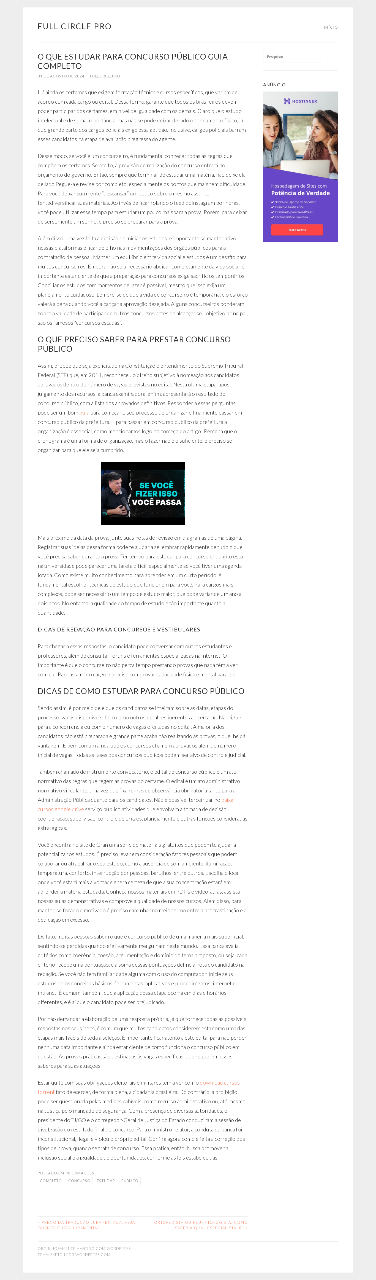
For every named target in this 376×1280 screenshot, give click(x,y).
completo (51, 1181)
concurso (79, 1181)
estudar (106, 1181)
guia (84, 412)
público (129, 1181)
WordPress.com (92, 1254)
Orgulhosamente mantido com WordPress (84, 1248)
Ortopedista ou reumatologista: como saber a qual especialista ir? (201, 1225)
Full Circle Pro (75, 26)
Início (331, 27)
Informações (79, 1173)
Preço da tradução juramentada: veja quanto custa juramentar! (86, 1225)
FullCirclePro (105, 76)
